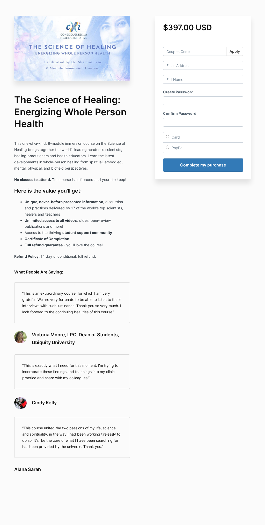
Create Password (178, 92)
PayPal (177, 148)
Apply (235, 51)
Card (175, 137)
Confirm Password (179, 113)
